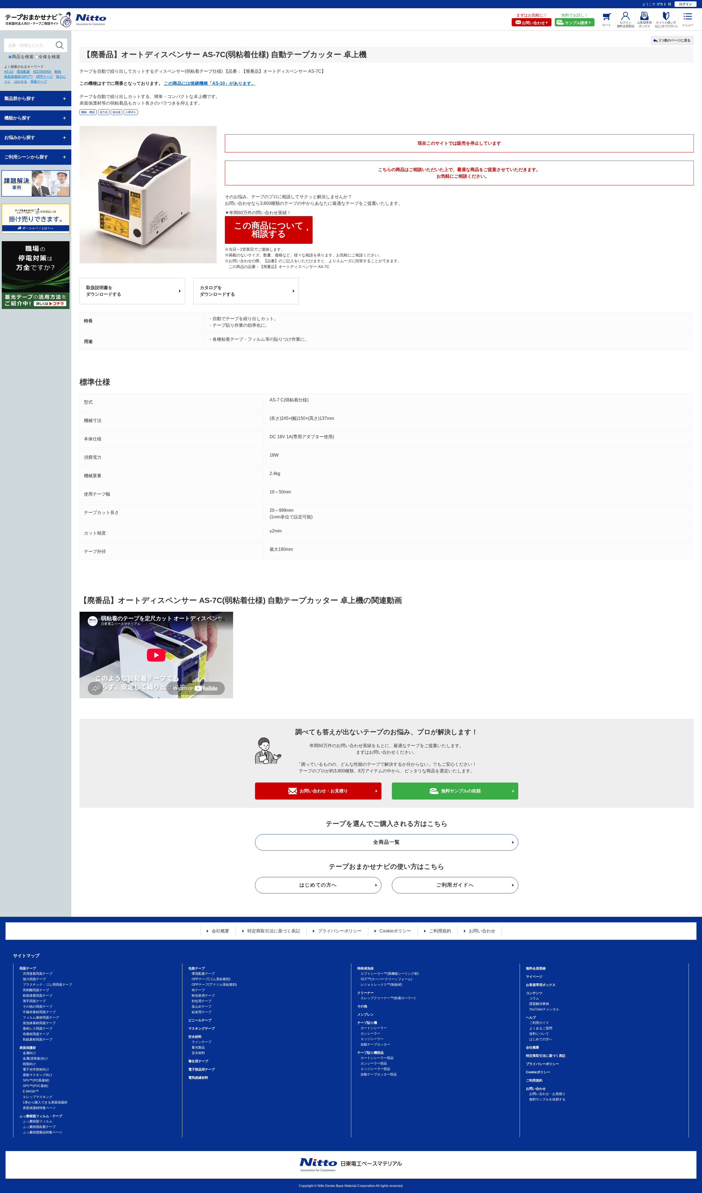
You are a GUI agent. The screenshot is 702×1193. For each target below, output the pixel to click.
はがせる (20, 81)
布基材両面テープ (36, 1034)
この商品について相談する (269, 230)
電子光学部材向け (36, 1069)
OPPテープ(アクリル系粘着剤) (214, 985)
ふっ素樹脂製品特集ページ (42, 1132)
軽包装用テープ (203, 996)
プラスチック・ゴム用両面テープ (47, 985)
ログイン (685, 4)
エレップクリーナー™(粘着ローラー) (388, 998)
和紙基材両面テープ (37, 1039)
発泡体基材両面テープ (39, 1023)
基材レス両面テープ (37, 1028)
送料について (539, 1034)
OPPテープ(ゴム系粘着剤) (211, 979)
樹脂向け (29, 1064)
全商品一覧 (386, 842)
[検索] (59, 45)
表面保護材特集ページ (39, 1108)
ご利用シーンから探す (26, 157)
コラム (534, 998)
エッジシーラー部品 (375, 1069)
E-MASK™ (31, 1091)
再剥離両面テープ (36, 990)
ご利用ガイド (539, 1023)
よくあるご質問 (540, 1028)
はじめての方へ (318, 885)
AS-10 (8, 72)
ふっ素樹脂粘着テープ (39, 1127)
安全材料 (198, 1053)
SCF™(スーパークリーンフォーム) (386, 979)
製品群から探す (19, 98)
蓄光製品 (198, 1047)
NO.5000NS (42, 72)
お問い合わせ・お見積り (324, 791)
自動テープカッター (375, 1044)
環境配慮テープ (203, 974)
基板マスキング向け (37, 1075)
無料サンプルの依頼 (461, 791)
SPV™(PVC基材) (35, 1086)
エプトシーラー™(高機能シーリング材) (390, 974)
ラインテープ (201, 1042)
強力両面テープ (34, 979)
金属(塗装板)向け (35, 1058)
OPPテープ (44, 77)
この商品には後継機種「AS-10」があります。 (210, 83)
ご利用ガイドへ (455, 885)
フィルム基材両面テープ (41, 1017)
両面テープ (38, 81)
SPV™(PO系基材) (36, 1080)
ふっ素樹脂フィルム (37, 1121)
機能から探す (17, 118)
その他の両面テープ (37, 1006)
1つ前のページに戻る (674, 40)
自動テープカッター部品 (379, 1074)
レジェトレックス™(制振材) (381, 985)
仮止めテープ (201, 1006)
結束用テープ (201, 1012)
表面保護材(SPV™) (18, 77)
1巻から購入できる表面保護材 (45, 1102)
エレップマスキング (37, 1097)
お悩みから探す (19, 137)
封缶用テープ (201, 1001)
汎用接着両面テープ (37, 974)
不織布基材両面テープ (39, 1012)
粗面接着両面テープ (37, 996)
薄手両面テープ (34, 1001)
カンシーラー (370, 1033)
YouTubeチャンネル (544, 1009)
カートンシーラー (374, 1028)
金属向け (29, 1053)
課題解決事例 (539, 1004)
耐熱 (58, 72)
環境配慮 (23, 72)
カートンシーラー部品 (377, 1058)
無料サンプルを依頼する (547, 1099)
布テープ (198, 990)
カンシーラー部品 (374, 1063)
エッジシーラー (372, 1039)
